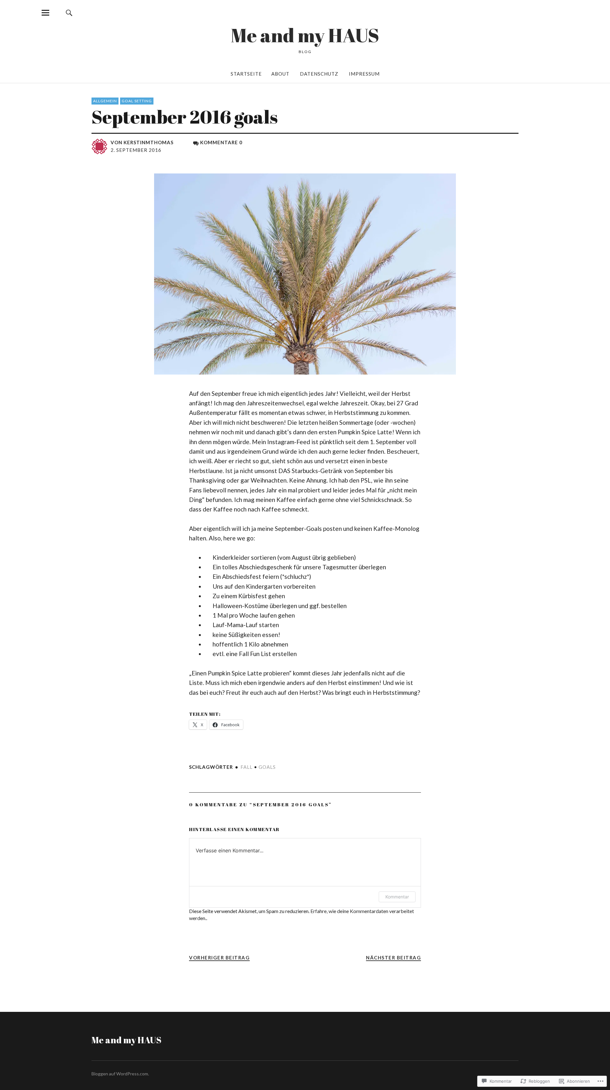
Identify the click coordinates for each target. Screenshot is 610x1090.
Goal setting (137, 100)
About (280, 74)
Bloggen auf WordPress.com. (120, 1073)
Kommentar (397, 896)
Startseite (246, 74)
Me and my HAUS (305, 35)
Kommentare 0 (221, 142)
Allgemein (105, 100)
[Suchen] (69, 12)
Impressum (364, 74)
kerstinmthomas (148, 142)
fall (247, 767)
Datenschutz (319, 74)
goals (267, 767)
